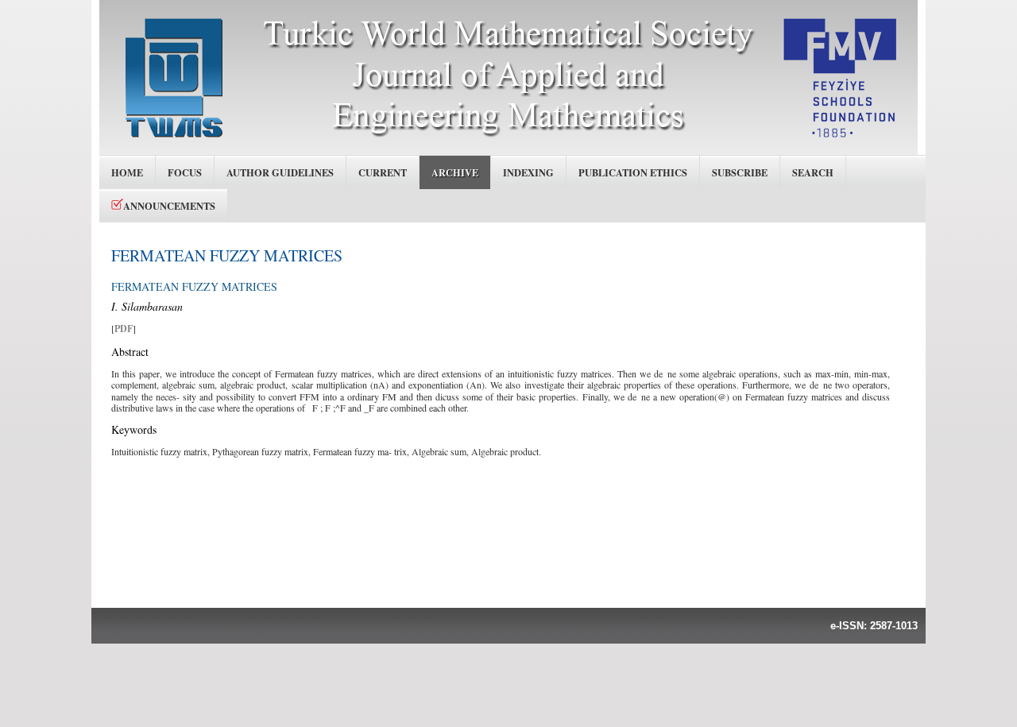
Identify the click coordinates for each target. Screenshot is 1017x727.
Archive (454, 172)
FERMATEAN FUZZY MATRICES (226, 255)
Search (812, 172)
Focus (185, 172)
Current (382, 172)
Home (127, 172)
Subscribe (740, 172)
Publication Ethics (632, 172)
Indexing (528, 172)
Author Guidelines (280, 172)
